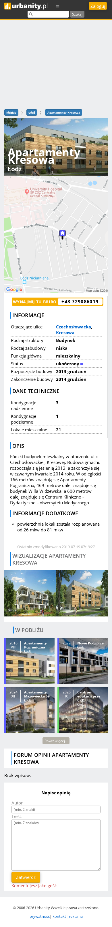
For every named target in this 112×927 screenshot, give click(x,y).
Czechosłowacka (73, 327)
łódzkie (11, 112)
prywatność (40, 916)
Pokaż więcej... (56, 740)
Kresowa (65, 332)
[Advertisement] (56, 63)
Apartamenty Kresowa (63, 112)
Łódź (31, 112)
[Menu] (57, 6)
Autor (17, 803)
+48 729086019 (80, 301)
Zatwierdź (26, 877)
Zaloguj (97, 6)
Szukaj (77, 14)
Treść (16, 816)
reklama (76, 916)
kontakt (59, 916)
